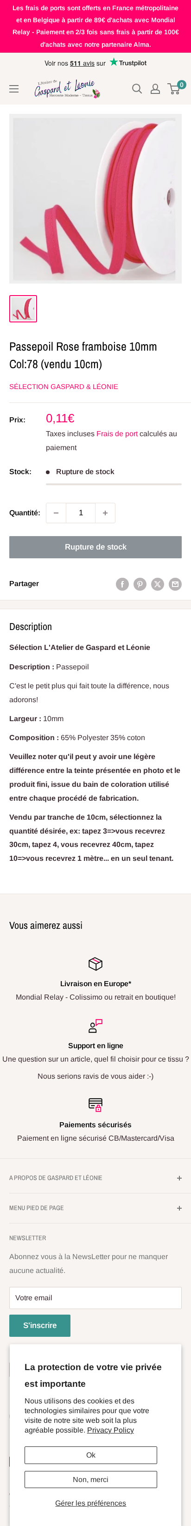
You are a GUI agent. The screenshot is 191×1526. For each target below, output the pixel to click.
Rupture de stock (96, 547)
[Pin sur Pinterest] (140, 584)
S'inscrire (40, 1325)
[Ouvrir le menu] (14, 89)
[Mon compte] (155, 89)
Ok (91, 1455)
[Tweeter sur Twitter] (157, 584)
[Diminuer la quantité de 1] (56, 513)
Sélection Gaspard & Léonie (63, 386)
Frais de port (117, 434)
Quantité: (24, 513)
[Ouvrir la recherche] (137, 89)
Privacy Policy (110, 1430)
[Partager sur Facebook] (122, 584)
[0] (174, 88)
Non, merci (90, 1479)
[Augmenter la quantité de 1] (105, 513)
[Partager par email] (175, 584)
